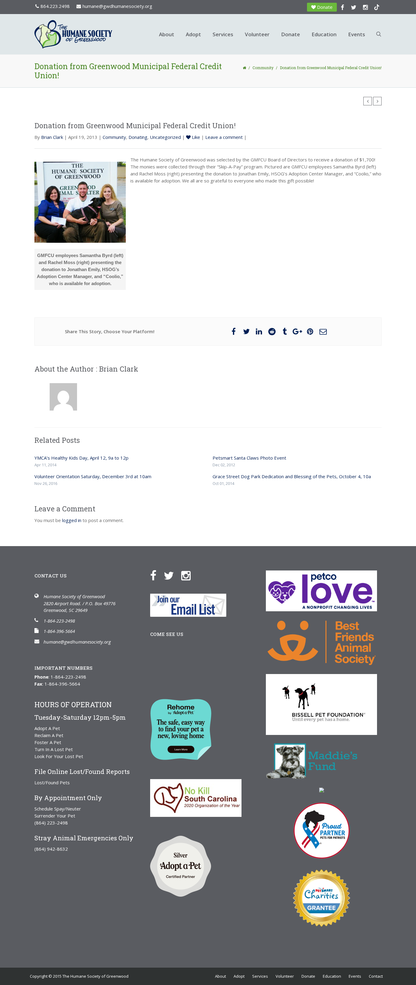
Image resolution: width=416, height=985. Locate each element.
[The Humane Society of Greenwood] (92, 34)
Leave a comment (224, 137)
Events (356, 34)
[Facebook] (156, 575)
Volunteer (257, 34)
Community (262, 67)
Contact (376, 976)
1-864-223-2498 (59, 621)
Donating (138, 137)
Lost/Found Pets (52, 782)
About (166, 34)
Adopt (193, 34)
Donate (325, 7)
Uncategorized (165, 137)
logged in (71, 520)
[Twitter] (172, 575)
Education (324, 34)
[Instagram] (189, 575)
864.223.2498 (55, 6)
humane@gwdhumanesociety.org (117, 6)
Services (223, 34)
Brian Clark (52, 137)
